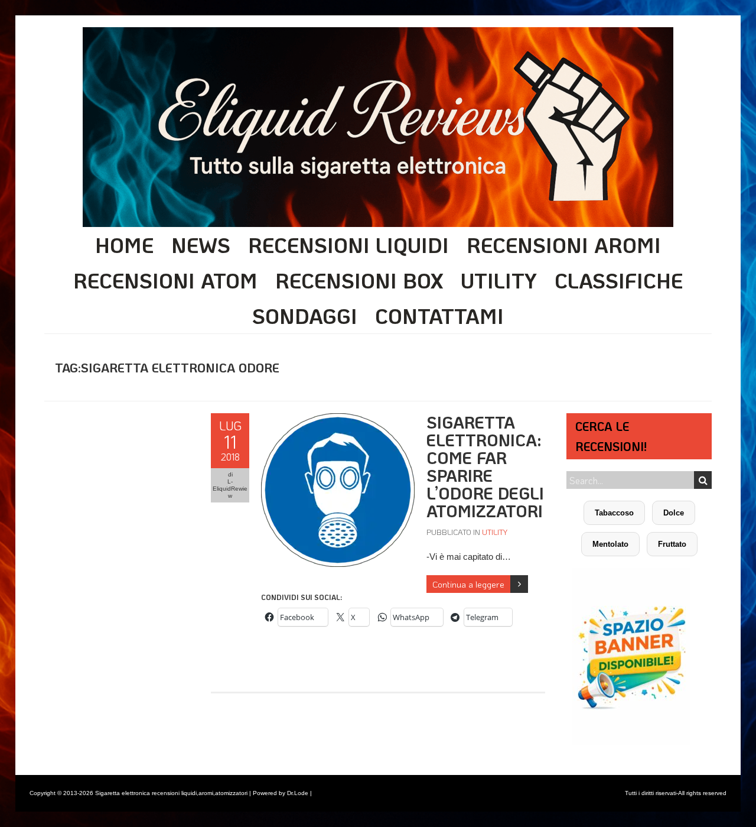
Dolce (673, 512)
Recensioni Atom (165, 280)
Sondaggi (304, 315)
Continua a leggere (468, 584)
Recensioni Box (359, 280)
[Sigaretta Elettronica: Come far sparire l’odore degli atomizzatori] (338, 419)
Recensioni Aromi (564, 244)
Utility (499, 280)
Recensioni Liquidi (348, 244)
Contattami (439, 315)
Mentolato (610, 544)
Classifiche (619, 280)
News (200, 244)
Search (703, 480)
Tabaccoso (614, 512)
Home (124, 244)
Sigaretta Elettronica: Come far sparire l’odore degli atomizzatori (485, 466)
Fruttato (672, 544)
